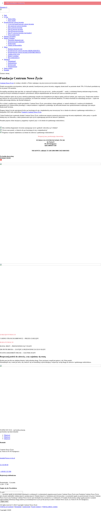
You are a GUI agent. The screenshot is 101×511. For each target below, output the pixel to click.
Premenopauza (12, 66)
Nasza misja (12, 19)
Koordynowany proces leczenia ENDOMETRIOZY (24, 52)
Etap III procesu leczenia (15, 31)
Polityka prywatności (7, 507)
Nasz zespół (12, 20)
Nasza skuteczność (14, 35)
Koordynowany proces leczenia (14, 22)
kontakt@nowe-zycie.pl (7, 458)
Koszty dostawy (36, 507)
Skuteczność (12, 43)
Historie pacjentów (10, 36)
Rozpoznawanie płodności (16, 42)
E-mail (2, 492)
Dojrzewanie (12, 65)
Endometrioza (12, 63)
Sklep (5, 47)
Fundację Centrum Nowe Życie (31, 112)
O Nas (6, 17)
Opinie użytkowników (15, 45)
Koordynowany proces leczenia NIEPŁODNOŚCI (24, 50)
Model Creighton (9, 38)
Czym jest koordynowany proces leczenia (21, 24)
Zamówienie (26, 507)
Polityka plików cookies (50, 507)
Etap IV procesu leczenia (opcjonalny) (20, 33)
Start (5, 15)
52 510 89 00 (4, 465)
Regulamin (18, 507)
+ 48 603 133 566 (5, 471)
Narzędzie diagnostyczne (15, 40)
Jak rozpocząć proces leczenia (17, 26)
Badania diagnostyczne (15, 49)
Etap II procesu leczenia (15, 29)
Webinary (7, 59)
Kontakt (6, 70)
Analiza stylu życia (14, 54)
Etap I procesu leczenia (15, 27)
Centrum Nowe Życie (7, 83)
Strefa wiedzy (8, 68)
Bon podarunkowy (14, 58)
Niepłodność (12, 61)
